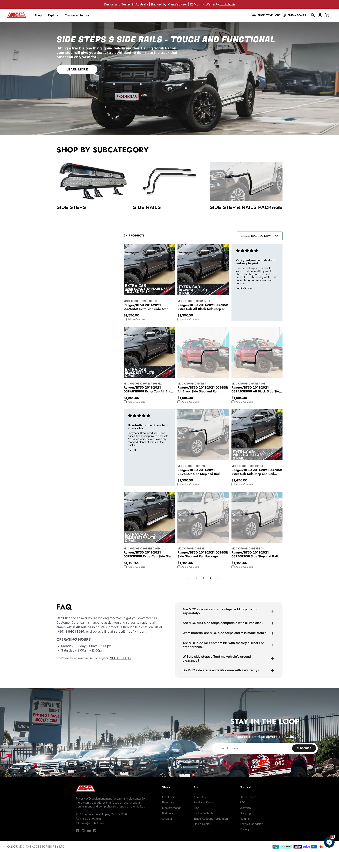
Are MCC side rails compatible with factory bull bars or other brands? (223, 645)
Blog (196, 808)
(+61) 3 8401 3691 (90, 818)
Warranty (245, 808)
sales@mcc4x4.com (92, 823)
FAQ (242, 802)
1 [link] (196, 578)
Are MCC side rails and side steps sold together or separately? (220, 611)
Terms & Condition (251, 824)
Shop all (167, 818)
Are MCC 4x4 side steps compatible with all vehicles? (223, 623)
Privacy (244, 829)
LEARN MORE (77, 69)
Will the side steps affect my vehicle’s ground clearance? (217, 658)
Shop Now (227, 4)
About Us (200, 797)
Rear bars (168, 802)
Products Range (204, 802)
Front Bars (169, 797)
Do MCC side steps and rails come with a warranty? (221, 670)
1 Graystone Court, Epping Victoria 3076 (103, 814)
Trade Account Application (211, 818)
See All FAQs (120, 658)
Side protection (172, 808)
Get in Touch (248, 797)
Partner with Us (203, 813)
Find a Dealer (297, 15)
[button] (313, 15)
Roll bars (167, 813)
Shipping (245, 813)
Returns (245, 818)
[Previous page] (189, 578)
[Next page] (217, 578)
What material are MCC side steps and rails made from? (224, 633)
